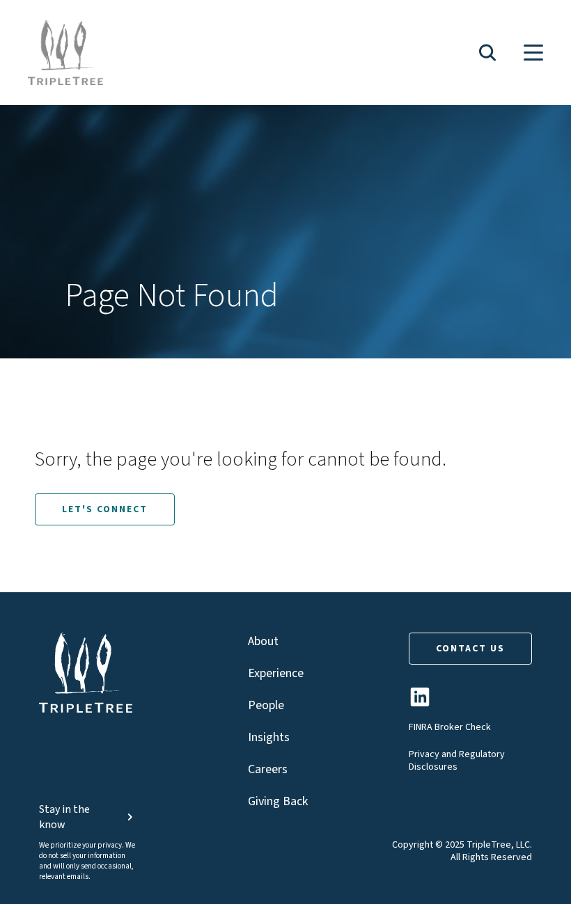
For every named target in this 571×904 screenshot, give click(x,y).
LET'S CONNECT (105, 509)
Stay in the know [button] (64, 817)
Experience (276, 673)
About (263, 641)
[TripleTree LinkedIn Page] (420, 702)
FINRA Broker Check (450, 727)
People (266, 705)
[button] (487, 52)
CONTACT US (470, 649)
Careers (268, 769)
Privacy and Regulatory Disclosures (457, 760)
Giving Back (278, 801)
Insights (269, 737)
